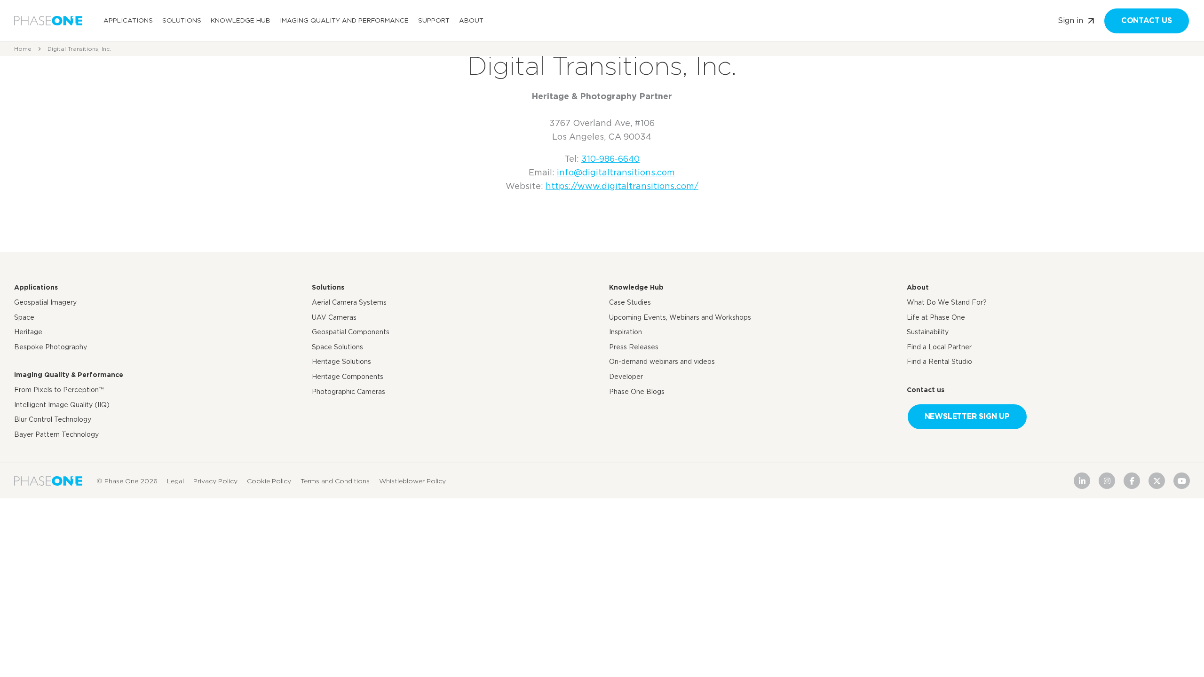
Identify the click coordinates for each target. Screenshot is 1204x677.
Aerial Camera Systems (349, 302)
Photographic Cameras (348, 391)
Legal (175, 481)
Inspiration (625, 332)
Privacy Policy (215, 481)
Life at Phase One (936, 317)
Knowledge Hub (240, 20)
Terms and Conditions (335, 481)
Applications (128, 20)
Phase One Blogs (637, 391)
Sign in (1070, 20)
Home (23, 48)
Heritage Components (347, 376)
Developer (626, 376)
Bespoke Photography (50, 347)
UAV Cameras (334, 317)
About (471, 20)
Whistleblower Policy (412, 481)
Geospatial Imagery (45, 302)
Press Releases (633, 347)
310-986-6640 (610, 159)
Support (434, 20)
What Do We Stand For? (947, 302)
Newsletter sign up (967, 416)
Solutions (181, 20)
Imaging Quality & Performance (68, 374)
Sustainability (928, 332)
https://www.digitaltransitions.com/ (622, 186)
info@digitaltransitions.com (616, 172)
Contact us (1146, 20)
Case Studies (630, 302)
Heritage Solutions (341, 361)
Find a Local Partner (939, 347)
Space (24, 317)
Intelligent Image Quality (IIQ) (62, 405)
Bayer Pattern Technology (56, 434)
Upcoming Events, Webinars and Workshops (680, 317)
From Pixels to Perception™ (58, 390)
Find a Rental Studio (939, 361)
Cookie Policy (269, 481)
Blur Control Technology (52, 419)
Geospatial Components (350, 332)
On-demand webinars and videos (662, 361)
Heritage (28, 332)
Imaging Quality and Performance (344, 20)
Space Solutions (337, 347)
